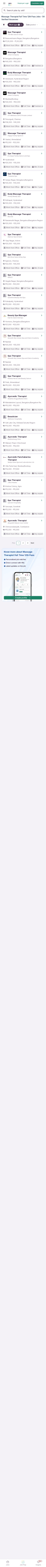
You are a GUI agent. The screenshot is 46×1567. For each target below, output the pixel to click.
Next (32, 543)
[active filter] (4, 25)
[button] (23, 574)
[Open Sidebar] (4, 3)
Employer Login (23, 3)
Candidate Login (37, 3)
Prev (13, 543)
